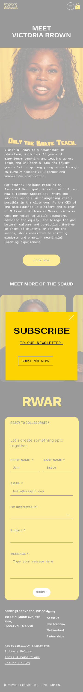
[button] (71, 318)
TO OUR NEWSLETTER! (41, 343)
